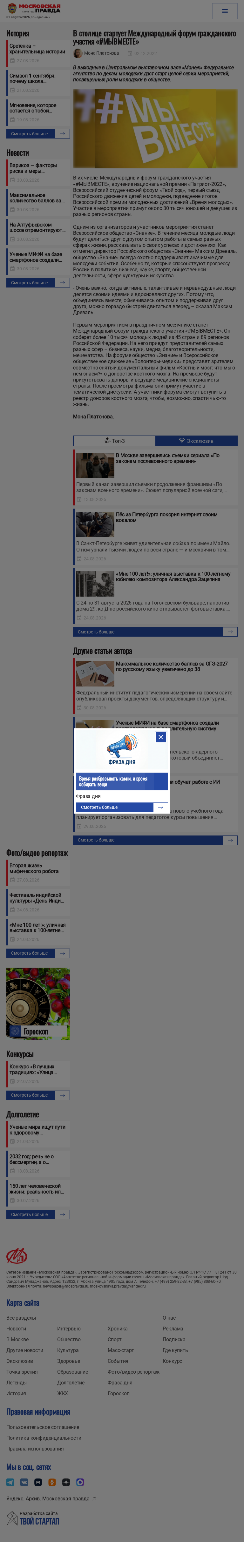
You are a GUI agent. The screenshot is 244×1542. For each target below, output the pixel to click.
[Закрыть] (160, 737)
